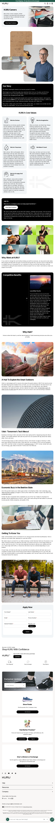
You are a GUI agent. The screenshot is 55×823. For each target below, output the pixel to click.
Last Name (31, 612)
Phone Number (32, 618)
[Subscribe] (23, 685)
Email (6, 618)
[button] (45, 3)
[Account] (49, 3)
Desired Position (8, 623)
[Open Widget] (52, 820)
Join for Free (22, 738)
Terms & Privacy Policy (27, 806)
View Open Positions (10, 23)
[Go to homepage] (6, 777)
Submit (27, 631)
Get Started (27, 711)
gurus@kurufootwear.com (15, 804)
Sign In (33, 738)
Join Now (17, 656)
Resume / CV (31, 623)
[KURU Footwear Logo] (5, 3)
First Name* (7, 612)
